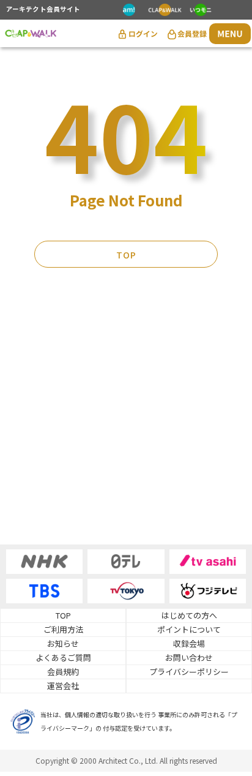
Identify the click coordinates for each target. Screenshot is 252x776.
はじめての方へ (189, 615)
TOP (126, 255)
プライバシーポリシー (189, 671)
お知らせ (63, 643)
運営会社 (63, 685)
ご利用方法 (63, 629)
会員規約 (63, 671)
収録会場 (189, 643)
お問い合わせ (189, 657)
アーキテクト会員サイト (43, 9)
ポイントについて (189, 629)
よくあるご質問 (63, 657)
